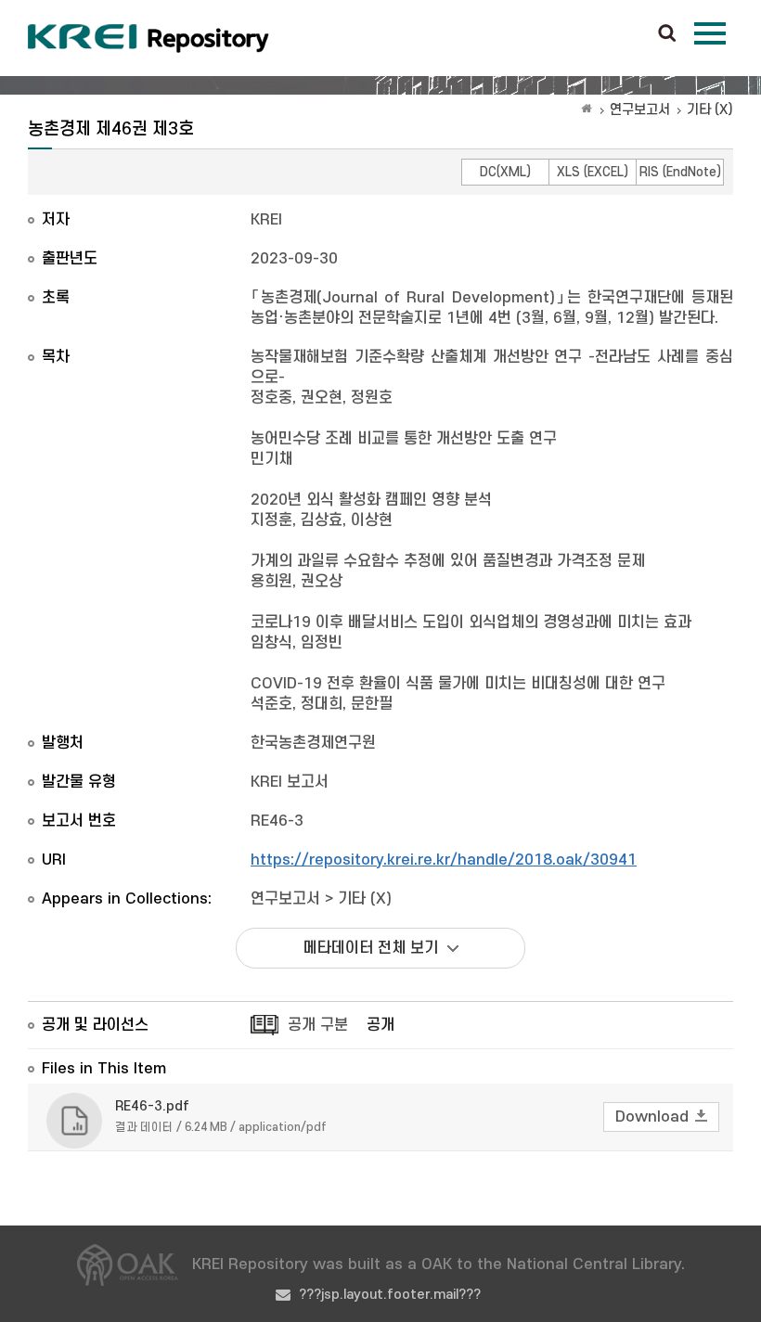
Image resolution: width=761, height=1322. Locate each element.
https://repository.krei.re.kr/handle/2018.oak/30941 (444, 860)
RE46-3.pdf (152, 1106)
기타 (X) (710, 110)
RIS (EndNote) (680, 172)
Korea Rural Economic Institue (148, 38)
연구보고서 (640, 110)
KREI (266, 220)
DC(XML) (505, 172)
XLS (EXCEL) (592, 172)
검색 (667, 34)
